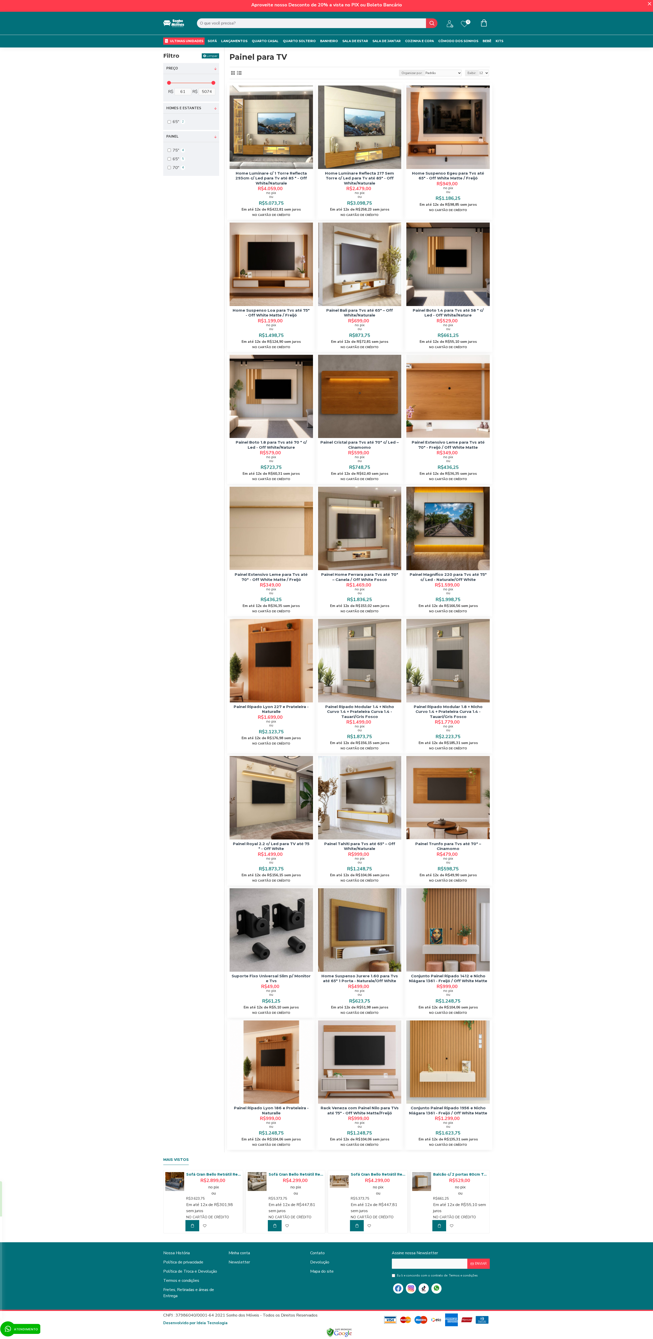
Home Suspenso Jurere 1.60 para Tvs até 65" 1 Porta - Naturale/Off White (359, 978)
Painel (172, 136)
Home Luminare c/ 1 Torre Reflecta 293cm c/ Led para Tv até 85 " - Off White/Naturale (271, 178)
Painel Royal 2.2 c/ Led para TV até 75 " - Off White (271, 846)
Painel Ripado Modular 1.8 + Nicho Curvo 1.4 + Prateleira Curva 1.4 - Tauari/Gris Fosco (448, 711)
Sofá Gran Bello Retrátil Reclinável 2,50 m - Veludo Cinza (213, 1174)
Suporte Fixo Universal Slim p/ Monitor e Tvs (271, 978)
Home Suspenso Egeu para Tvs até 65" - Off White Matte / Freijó (448, 176)
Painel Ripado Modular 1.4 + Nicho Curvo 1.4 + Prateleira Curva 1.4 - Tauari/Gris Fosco (359, 711)
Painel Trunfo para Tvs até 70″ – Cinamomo (448, 846)
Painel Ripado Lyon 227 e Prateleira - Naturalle (271, 709)
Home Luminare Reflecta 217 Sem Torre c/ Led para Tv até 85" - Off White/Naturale (359, 178)
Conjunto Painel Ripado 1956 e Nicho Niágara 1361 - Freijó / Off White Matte (448, 1110)
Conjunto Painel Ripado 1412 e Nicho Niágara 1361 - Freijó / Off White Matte (448, 978)
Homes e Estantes (183, 108)
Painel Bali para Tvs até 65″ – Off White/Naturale (359, 313)
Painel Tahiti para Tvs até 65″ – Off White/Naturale (359, 846)
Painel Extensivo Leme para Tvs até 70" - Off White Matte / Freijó (271, 577)
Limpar (212, 56)
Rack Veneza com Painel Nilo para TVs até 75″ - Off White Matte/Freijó (360, 1110)
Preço (172, 68)
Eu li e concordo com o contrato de (437, 1275)
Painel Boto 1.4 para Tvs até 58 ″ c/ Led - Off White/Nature (448, 313)
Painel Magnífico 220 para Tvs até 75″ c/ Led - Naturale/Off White (448, 577)
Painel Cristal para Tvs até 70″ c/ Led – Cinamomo (359, 445)
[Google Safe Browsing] (339, 1333)
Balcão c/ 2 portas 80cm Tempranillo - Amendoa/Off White (460, 1174)
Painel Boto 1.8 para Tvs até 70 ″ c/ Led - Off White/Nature (271, 445)
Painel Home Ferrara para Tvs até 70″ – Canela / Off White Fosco (359, 577)
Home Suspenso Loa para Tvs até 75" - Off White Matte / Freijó (271, 313)
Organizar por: (411, 73)
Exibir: (472, 73)
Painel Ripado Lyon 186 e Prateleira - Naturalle (271, 1110)
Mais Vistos (176, 1160)
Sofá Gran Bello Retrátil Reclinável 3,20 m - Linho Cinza (296, 1174)
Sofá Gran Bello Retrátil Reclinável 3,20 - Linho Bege (378, 1174)
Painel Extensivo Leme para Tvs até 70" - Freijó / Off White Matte (448, 445)
